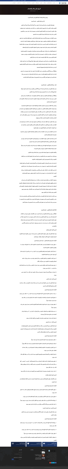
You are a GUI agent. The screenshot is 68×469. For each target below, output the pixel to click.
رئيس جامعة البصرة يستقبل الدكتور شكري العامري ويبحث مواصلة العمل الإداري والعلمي (38, 458)
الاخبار (22, 0)
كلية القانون (20, 455)
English (25, 0)
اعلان (40, 451)
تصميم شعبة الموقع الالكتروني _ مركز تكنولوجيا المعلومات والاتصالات (50, 467)
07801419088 (54, 0)
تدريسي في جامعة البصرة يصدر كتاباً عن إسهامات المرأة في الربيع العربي (38, 455)
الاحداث (19, 0)
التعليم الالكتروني (15, 0)
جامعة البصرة (32, 467)
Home (37, 10)
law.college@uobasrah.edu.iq (39, 0)
